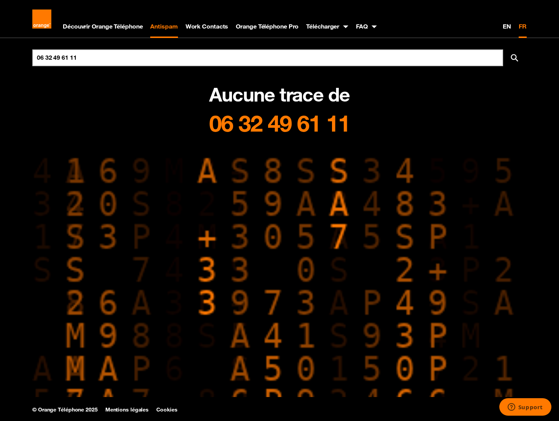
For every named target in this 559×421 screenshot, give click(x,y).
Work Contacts (207, 26)
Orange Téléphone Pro (267, 26)
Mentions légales (127, 410)
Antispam (164, 26)
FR (523, 26)
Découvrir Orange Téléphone (103, 26)
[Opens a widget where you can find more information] (525, 407)
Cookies (166, 410)
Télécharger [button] (322, 26)
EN (507, 26)
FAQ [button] (362, 26)
